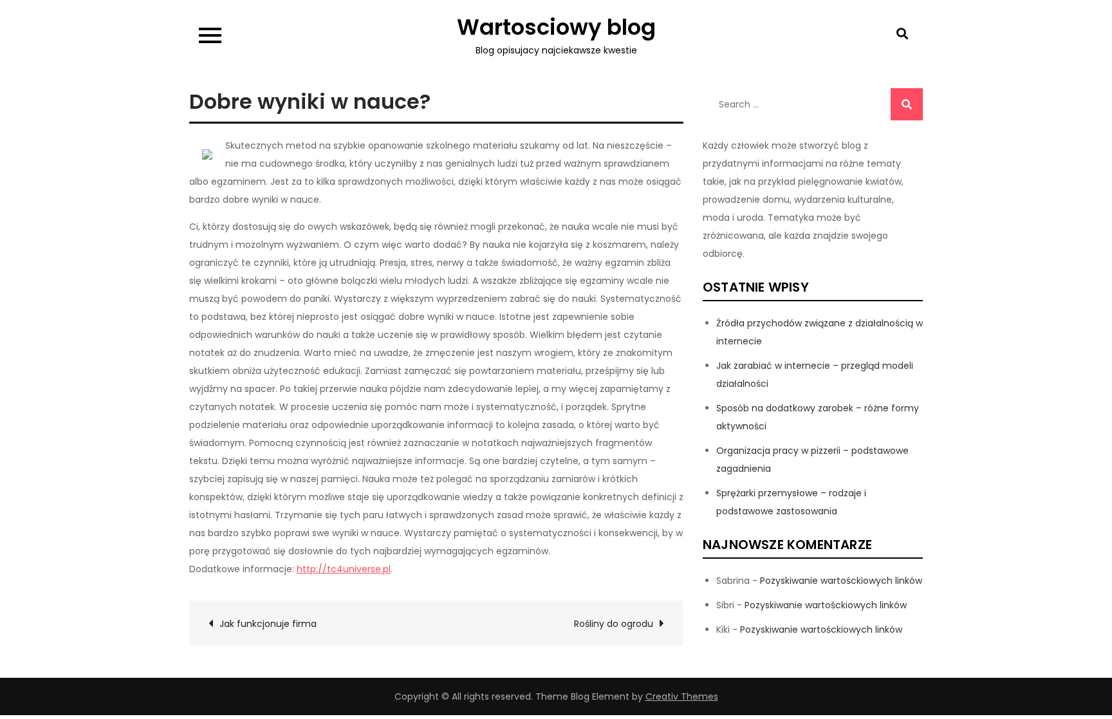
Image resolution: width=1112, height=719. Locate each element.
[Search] (907, 104)
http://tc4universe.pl (344, 569)
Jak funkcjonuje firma (268, 623)
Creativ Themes (681, 696)
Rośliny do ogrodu (613, 623)
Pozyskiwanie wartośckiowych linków (841, 580)
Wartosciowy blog (556, 27)
